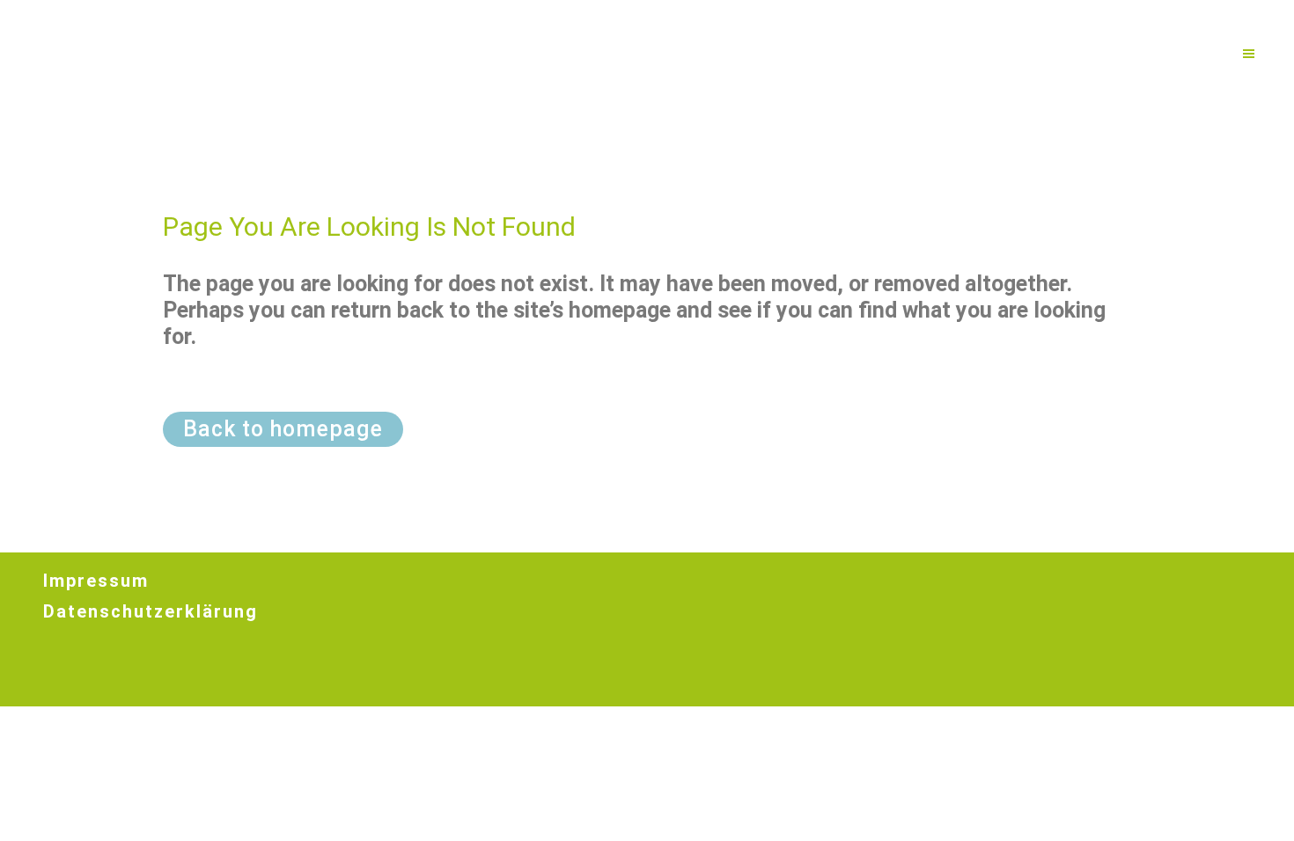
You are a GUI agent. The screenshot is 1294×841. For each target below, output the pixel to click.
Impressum (96, 580)
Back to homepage (283, 429)
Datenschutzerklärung (150, 611)
